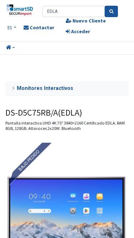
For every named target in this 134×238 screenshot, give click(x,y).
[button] (10, 48)
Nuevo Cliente (88, 20)
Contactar (41, 27)
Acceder (80, 31)
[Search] (111, 11)
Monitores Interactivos (45, 88)
